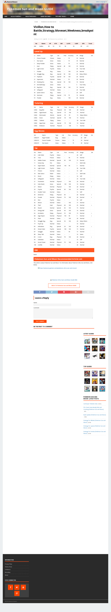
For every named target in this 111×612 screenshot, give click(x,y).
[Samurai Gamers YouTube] (23, 587)
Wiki (6, 16)
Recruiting (7, 572)
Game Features (46, 16)
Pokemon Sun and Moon (56, 39)
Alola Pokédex (16, 16)
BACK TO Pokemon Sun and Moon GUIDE (64, 285)
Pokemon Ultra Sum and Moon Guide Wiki (64, 280)
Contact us (7, 569)
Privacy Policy (8, 564)
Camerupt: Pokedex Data (90, 404)
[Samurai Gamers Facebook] (10, 587)
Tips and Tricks (60, 16)
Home (72, 16)
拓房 (46, 39)
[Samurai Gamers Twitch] (17, 593)
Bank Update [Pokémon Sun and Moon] (94, 415)
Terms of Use (8, 567)
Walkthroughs (30, 16)
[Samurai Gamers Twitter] (17, 587)
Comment (36, 308)
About (6, 575)
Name (35, 302)
